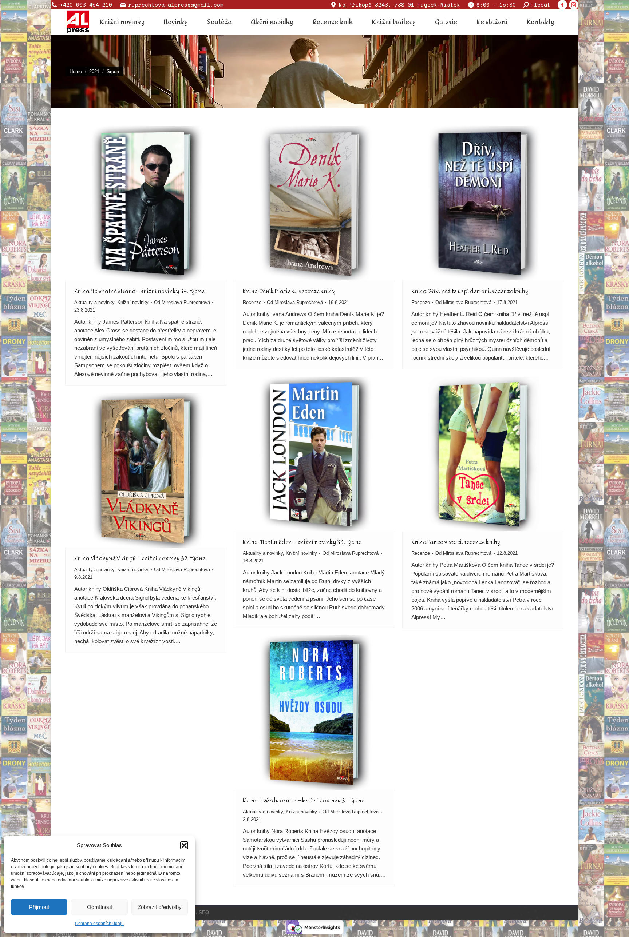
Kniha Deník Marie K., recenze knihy (289, 291)
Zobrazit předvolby (160, 907)
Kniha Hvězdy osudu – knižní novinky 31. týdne (303, 800)
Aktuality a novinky (94, 302)
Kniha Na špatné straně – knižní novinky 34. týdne (139, 291)
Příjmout (39, 907)
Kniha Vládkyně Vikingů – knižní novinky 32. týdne (139, 558)
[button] (184, 845)
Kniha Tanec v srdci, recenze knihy (456, 542)
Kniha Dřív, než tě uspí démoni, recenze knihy (470, 291)
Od (182, 302)
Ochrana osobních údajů (99, 923)
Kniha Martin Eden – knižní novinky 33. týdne (302, 542)
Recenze (252, 302)
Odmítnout (99, 907)
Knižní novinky (133, 302)
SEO (204, 912)
